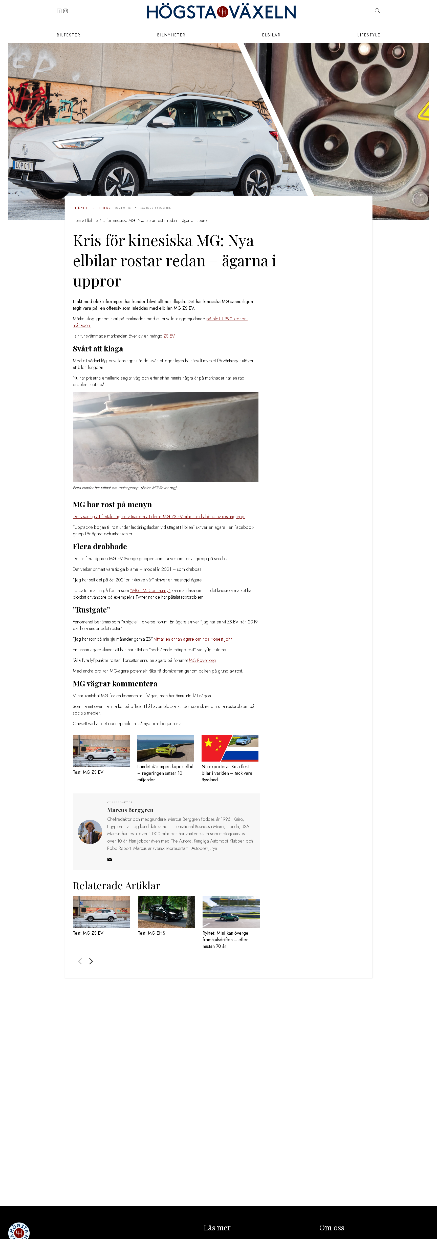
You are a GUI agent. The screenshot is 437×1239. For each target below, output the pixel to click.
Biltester (68, 35)
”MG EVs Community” (150, 590)
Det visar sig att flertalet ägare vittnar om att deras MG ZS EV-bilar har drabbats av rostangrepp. (159, 516)
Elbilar (271, 35)
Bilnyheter (171, 35)
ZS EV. (170, 336)
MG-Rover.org (202, 660)
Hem (77, 220)
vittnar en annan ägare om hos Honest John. (194, 639)
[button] (91, 961)
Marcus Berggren (156, 208)
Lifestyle (368, 35)
